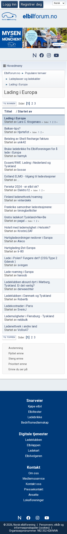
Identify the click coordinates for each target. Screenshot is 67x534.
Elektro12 (23, 190)
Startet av (25, 111)
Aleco (21, 241)
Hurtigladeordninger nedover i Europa (28, 237)
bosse (21, 170)
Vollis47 (22, 330)
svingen (22, 265)
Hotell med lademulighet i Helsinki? (27, 227)
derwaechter (25, 289)
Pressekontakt (33, 489)
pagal (21, 221)
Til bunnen (9, 103)
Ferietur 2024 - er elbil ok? (21, 186)
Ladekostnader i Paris (18, 306)
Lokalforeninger (33, 500)
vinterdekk (24, 200)
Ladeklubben (33, 440)
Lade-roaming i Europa (19, 272)
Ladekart (33, 450)
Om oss (33, 473)
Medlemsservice (34, 478)
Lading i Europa (15, 118)
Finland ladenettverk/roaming (23, 197)
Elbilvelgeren (33, 456)
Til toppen (9, 337)
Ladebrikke (35, 417)
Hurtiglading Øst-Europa (19, 248)
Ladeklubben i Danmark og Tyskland (27, 296)
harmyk (22, 156)
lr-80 (20, 251)
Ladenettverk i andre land (20, 326)
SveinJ (21, 309)
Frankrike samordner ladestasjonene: (28, 207)
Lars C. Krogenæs (29, 122)
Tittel (8, 111)
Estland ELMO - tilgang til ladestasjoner (30, 176)
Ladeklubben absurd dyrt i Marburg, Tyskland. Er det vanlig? (27, 283)
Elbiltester (35, 412)
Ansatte (33, 495)
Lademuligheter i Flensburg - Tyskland (29, 316)
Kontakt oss (33, 484)
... (18, 180)
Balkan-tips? (12, 128)
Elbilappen (33, 445)
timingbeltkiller (27, 210)
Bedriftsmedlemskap (35, 422)
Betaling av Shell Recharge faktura (26, 139)
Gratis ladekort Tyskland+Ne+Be (25, 217)
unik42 (21, 142)
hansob (22, 275)
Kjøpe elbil (35, 406)
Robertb (22, 299)
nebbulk (22, 319)
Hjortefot (23, 132)
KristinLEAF (25, 231)
